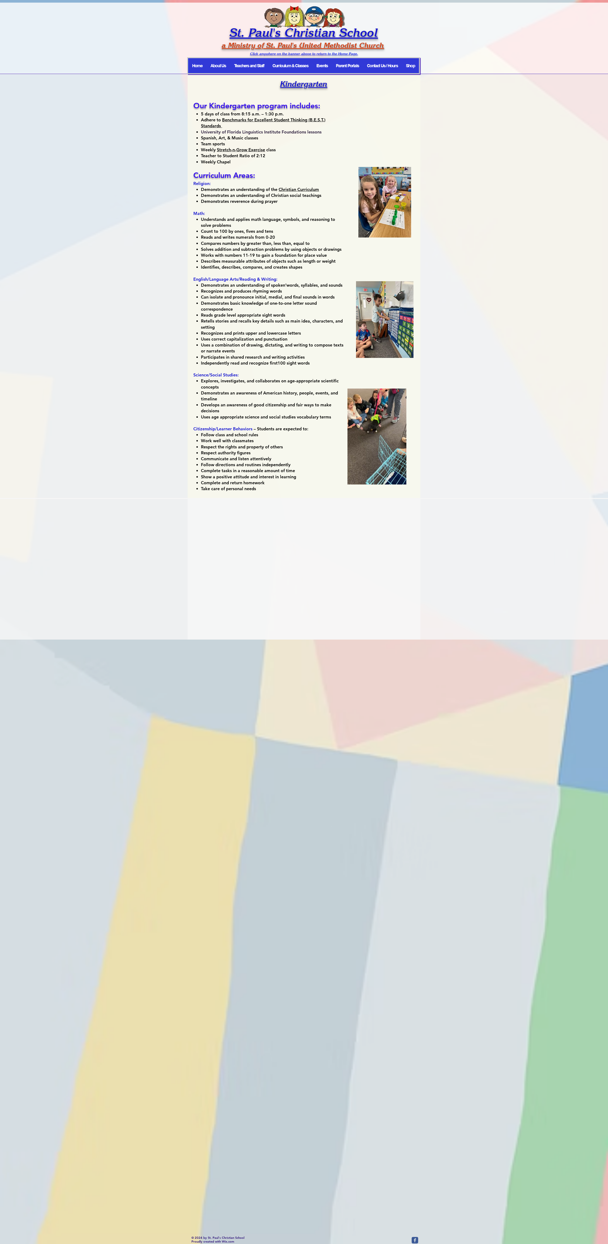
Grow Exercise (250, 149)
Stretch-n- (226, 149)
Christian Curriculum (299, 189)
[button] (400, 479)
